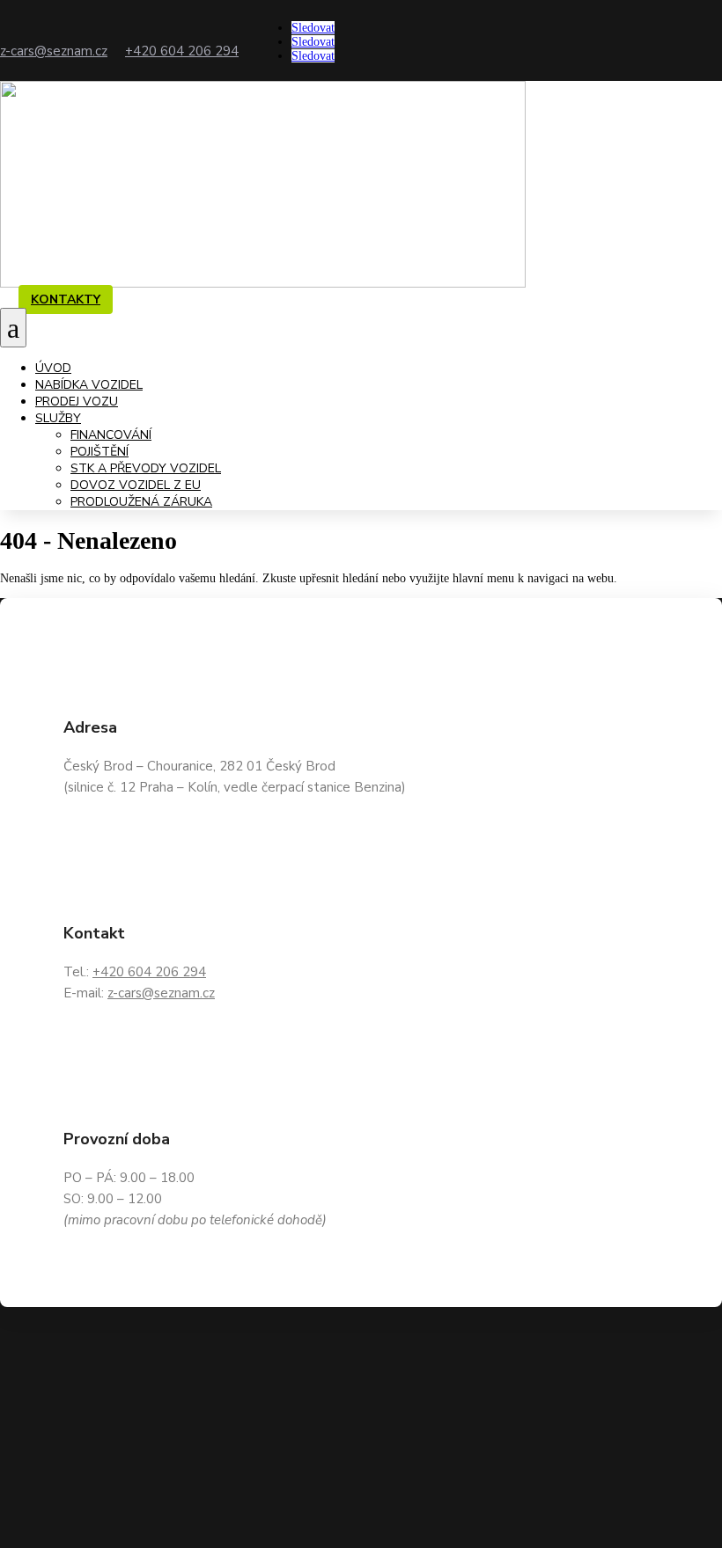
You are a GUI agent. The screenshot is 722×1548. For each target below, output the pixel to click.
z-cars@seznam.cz (53, 51)
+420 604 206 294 (182, 51)
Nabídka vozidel (89, 384)
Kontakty (65, 299)
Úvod (53, 368)
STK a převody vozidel (145, 468)
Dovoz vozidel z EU (135, 485)
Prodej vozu (76, 401)
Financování (110, 435)
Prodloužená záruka (141, 501)
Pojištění (99, 451)
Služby (58, 418)
